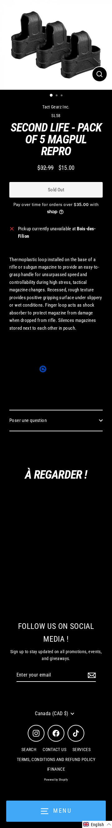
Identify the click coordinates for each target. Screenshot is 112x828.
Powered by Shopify (56, 779)
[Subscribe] (91, 675)
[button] (97, 824)
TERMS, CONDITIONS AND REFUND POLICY (56, 759)
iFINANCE (56, 769)
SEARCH (28, 749)
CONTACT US (54, 749)
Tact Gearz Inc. (56, 106)
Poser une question (28, 420)
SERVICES (81, 749)
